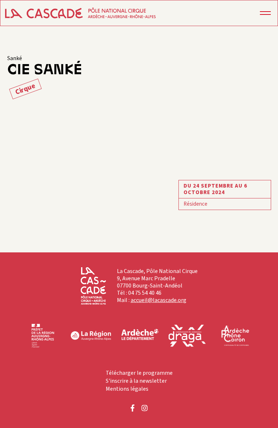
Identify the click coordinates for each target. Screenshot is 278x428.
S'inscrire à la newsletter (136, 381)
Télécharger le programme (139, 373)
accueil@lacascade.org (158, 300)
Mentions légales (127, 389)
